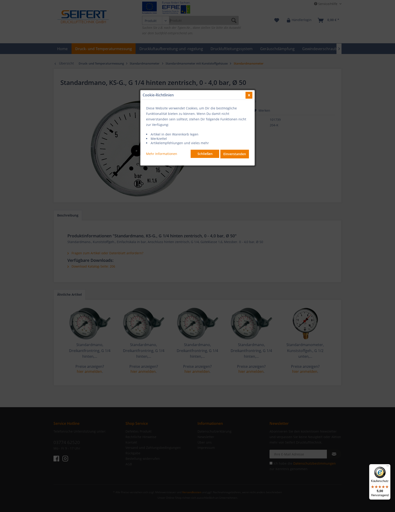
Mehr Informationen (161, 154)
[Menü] (387, 467)
